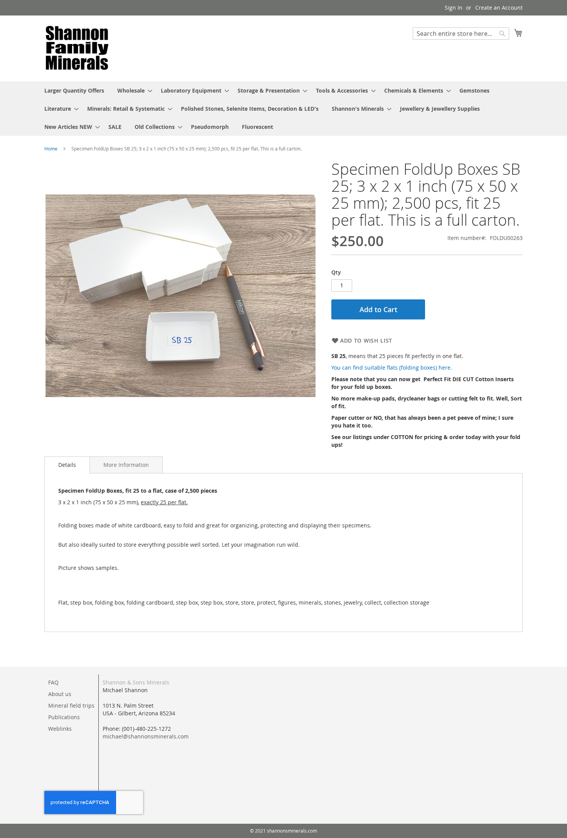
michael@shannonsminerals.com (146, 736)
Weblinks (60, 728)
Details (67, 464)
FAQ (53, 682)
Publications (64, 717)
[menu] (283, 108)
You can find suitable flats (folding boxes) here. (391, 367)
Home (50, 148)
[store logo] (77, 48)
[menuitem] (74, 90)
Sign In (453, 7)
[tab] (67, 464)
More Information (126, 464)
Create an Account (499, 7)
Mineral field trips (71, 705)
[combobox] (461, 33)
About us (59, 694)
